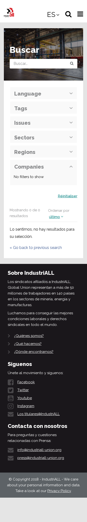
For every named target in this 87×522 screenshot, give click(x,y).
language (27, 93)
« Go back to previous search (36, 247)
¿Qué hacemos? (28, 344)
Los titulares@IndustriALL (38, 414)
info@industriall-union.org (39, 450)
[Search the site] (71, 64)
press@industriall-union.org (40, 458)
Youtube (24, 398)
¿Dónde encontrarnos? (33, 352)
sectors (24, 137)
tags (20, 108)
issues (22, 123)
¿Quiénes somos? (29, 336)
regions (24, 152)
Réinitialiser (67, 196)
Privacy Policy (59, 491)
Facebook (26, 382)
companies (29, 167)
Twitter (23, 390)
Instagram (25, 406)
